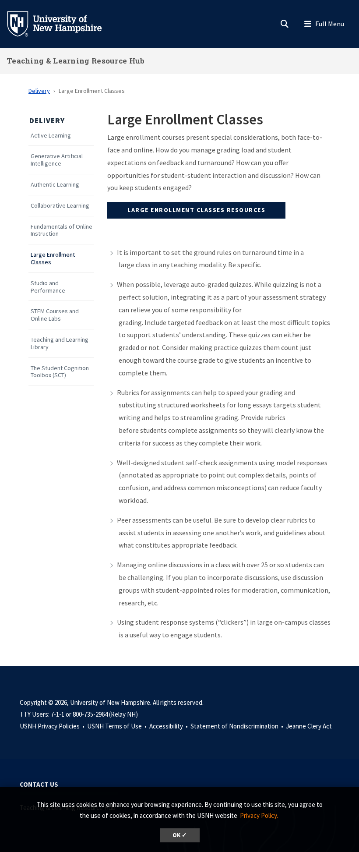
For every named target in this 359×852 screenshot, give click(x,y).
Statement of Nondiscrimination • (237, 726)
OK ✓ (179, 835)
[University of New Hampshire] (61, 23)
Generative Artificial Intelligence (57, 159)
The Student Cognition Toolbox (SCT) (60, 371)
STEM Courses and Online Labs (55, 315)
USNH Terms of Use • (117, 726)
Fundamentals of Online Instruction (61, 230)
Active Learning (51, 135)
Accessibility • (169, 726)
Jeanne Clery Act (309, 726)
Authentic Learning (55, 184)
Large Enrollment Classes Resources (196, 210)
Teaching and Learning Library (59, 343)
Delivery (39, 91)
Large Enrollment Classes (53, 258)
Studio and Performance (48, 286)
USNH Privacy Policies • (53, 726)
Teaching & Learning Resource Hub (76, 61)
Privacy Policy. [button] (259, 815)
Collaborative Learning (60, 205)
